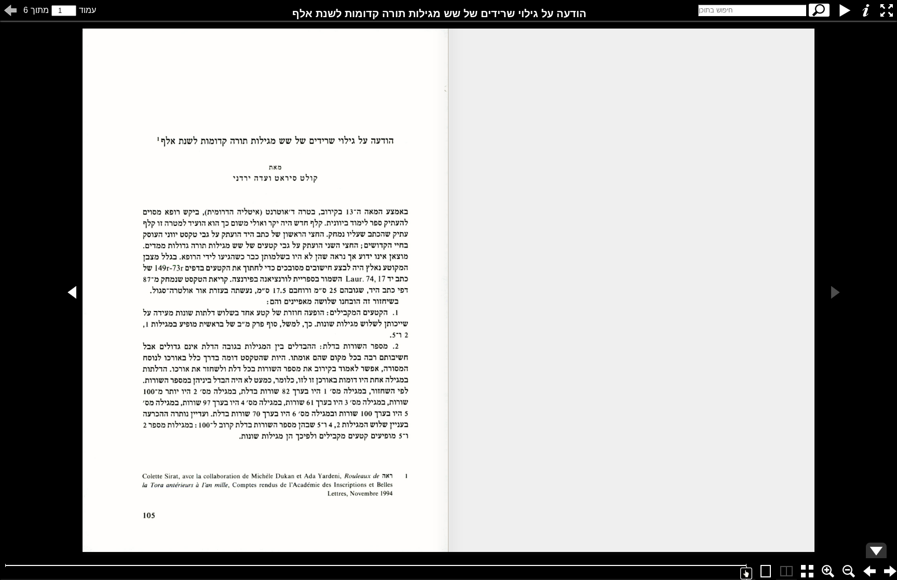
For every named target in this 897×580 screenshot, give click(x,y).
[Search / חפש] (819, 10)
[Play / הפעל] (845, 10)
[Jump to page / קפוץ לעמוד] (10, 10)
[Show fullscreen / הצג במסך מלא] (886, 10)
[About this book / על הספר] (865, 10)
